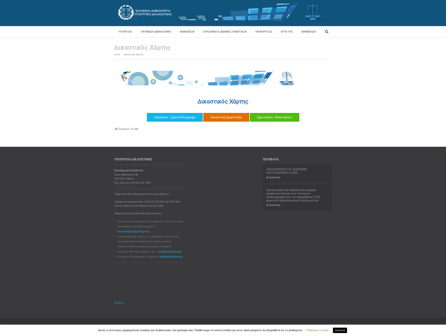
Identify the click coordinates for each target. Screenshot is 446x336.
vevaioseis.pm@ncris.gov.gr (133, 231)
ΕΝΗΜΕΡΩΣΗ (308, 31)
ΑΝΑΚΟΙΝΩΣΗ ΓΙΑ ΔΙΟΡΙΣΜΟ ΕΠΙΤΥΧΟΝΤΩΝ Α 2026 (286, 170)
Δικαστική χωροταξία (226, 117)
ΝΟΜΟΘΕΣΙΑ (187, 31)
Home (117, 54)
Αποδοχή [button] (340, 330)
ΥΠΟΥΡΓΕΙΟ (125, 31)
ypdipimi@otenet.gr (170, 256)
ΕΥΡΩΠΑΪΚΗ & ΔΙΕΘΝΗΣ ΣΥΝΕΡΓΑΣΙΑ (225, 31)
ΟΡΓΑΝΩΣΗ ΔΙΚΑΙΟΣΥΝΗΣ (156, 31)
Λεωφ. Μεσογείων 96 (126, 174)
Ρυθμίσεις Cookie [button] (317, 330)
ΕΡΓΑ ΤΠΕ (287, 31)
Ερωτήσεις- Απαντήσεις (274, 117)
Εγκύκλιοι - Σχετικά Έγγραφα (174, 117)
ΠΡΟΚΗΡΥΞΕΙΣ (263, 31)
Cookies (119, 302)
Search (326, 32)
